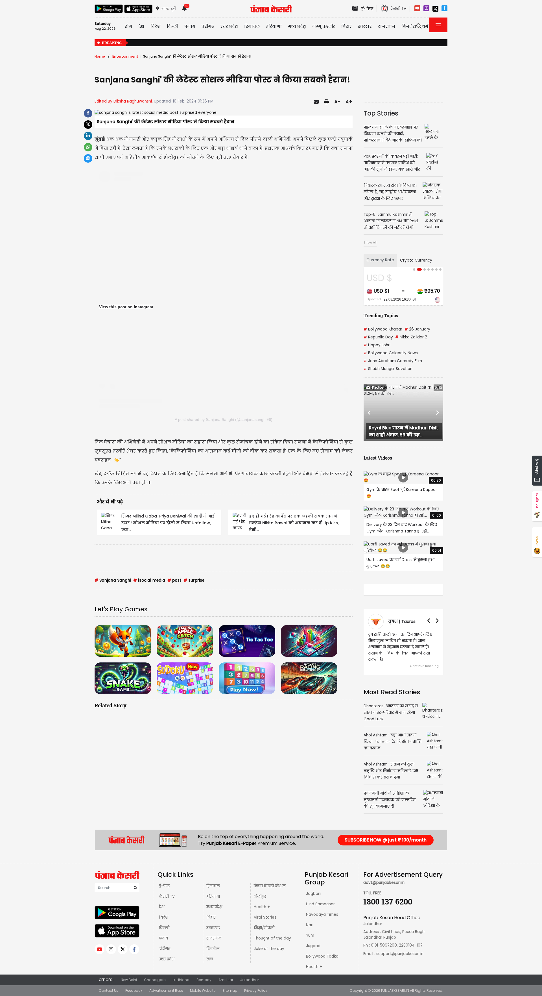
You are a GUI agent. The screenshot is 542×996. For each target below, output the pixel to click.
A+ (349, 101)
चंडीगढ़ (164, 948)
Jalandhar (249, 979)
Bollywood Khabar (383, 329)
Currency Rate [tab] (380, 260)
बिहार (346, 26)
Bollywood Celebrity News (391, 353)
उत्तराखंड (213, 927)
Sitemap (229, 990)
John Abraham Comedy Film (393, 361)
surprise (193, 580)
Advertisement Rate (166, 990)
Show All (370, 242)
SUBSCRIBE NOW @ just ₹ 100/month (386, 840)
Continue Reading (426, 659)
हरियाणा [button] (274, 26)
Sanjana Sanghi (113, 580)
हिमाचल (213, 886)
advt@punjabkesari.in (384, 882)
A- (337, 101)
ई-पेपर (164, 886)
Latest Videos (378, 458)
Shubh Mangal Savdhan (388, 368)
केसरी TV (167, 896)
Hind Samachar (320, 904)
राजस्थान (213, 938)
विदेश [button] (155, 26)
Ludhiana (181, 979)
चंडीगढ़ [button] (207, 26)
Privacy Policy (255, 990)
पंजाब (163, 938)
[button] (369, 412)
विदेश (163, 917)
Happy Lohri (377, 345)
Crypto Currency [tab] (416, 260)
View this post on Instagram (126, 307)
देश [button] (141, 26)
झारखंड (365, 26)
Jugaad (313, 946)
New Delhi (129, 979)
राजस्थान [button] (386, 26)
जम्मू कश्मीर (323, 26)
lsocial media (149, 580)
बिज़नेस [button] (408, 26)
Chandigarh (155, 979)
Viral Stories (265, 917)
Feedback (133, 990)
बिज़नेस (212, 948)
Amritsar (225, 979)
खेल (209, 959)
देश (161, 907)
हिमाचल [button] (252, 26)
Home (100, 56)
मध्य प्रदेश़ (297, 26)
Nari (309, 925)
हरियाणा (213, 896)
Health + (262, 907)
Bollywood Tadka (322, 956)
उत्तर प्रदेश (229, 26)
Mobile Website (202, 990)
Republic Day (378, 337)
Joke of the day (269, 948)
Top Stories (381, 113)
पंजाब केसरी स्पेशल (270, 886)
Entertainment (125, 56)
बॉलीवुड (260, 896)
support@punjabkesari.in (399, 953)
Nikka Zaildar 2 (411, 337)
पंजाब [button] (189, 26)
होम (128, 26)
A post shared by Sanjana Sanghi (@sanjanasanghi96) (223, 419)
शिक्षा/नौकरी (264, 927)
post (174, 580)
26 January (417, 329)
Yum (310, 935)
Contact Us (108, 990)
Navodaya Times (322, 914)
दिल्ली (172, 26)
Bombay (203, 979)
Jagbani (313, 893)
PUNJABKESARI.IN (395, 990)
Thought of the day (272, 938)
